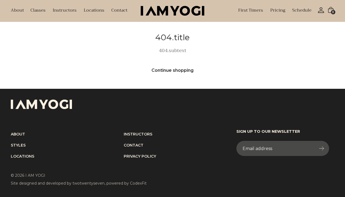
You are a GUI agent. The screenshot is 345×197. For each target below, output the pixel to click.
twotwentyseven (89, 183)
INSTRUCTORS (138, 134)
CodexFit (138, 183)
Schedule (301, 11)
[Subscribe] (322, 148)
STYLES (18, 145)
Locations (94, 11)
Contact (119, 11)
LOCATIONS (22, 156)
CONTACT (133, 145)
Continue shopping (172, 70)
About (17, 11)
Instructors (64, 11)
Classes (37, 11)
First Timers (250, 11)
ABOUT (18, 134)
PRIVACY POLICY (140, 156)
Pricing (278, 11)
